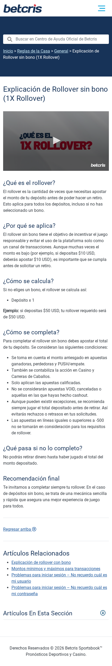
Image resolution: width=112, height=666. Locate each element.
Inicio (8, 51)
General (61, 51)
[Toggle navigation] (56, 613)
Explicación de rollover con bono (41, 562)
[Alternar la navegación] (101, 8)
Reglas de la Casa (33, 51)
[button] (56, 140)
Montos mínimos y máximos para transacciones (55, 568)
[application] (56, 141)
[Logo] (98, 165)
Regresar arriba (17, 529)
